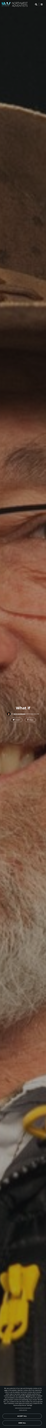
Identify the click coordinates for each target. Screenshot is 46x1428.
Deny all (22, 1423)
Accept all (22, 1416)
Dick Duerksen (19, 714)
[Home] (15, 4)
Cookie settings (23, 1410)
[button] (16, 720)
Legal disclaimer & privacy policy (23, 1408)
